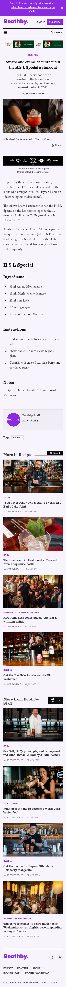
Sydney (7, 497)
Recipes (33, 54)
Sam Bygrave (13, 511)
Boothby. (17, 982)
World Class (10, 803)
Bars (6, 554)
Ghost (44, 982)
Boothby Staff (35, 93)
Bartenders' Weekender (17, 918)
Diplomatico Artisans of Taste (21, 612)
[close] (62, 8)
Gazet (54, 982)
